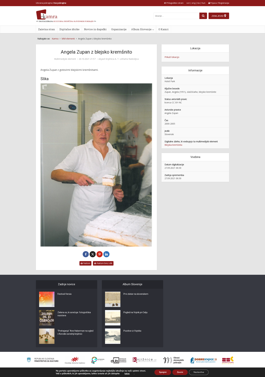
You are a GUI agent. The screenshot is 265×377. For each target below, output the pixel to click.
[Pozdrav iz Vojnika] (112, 336)
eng (193, 3)
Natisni (86, 263)
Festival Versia (64, 294)
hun (203, 3)
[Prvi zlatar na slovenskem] (112, 299)
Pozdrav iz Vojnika (132, 331)
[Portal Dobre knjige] (204, 360)
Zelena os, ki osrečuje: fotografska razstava (74, 314)
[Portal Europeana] (98, 360)
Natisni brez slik (104, 263)
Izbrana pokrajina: (51, 3)
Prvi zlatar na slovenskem (135, 294)
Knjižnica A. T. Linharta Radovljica (122, 59)
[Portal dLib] (118, 360)
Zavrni (180, 372)
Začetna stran (46, 29)
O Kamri (163, 29)
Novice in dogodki (95, 29)
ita (198, 3)
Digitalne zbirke (69, 29)
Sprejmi (163, 372)
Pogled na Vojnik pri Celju (135, 312)
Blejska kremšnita (173, 144)
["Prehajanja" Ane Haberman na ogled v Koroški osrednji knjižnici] (46, 336)
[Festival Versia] (46, 299)
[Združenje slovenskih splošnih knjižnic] (144, 360)
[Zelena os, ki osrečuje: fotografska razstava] (46, 317)
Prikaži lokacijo (172, 57)
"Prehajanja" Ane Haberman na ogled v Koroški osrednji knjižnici (75, 332)
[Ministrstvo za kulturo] (42, 360)
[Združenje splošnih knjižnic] (228, 360)
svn (188, 3)
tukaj (127, 373)
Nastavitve (199, 372)
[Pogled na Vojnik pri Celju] (112, 317)
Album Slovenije (141, 29)
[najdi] (203, 16)
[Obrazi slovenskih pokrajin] (173, 360)
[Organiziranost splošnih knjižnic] (75, 360)
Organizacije (119, 29)
